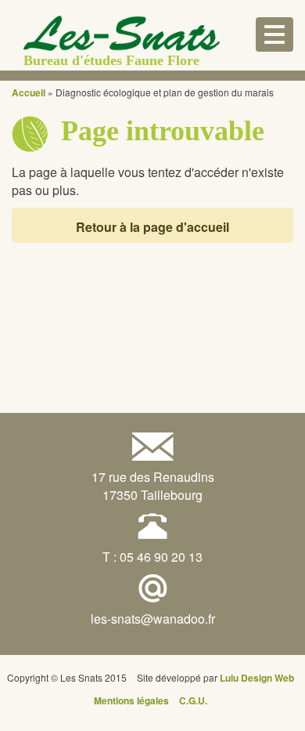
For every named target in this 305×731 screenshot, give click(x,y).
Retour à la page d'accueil (152, 227)
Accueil (28, 92)
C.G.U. (193, 700)
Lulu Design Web (257, 678)
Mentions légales (131, 700)
